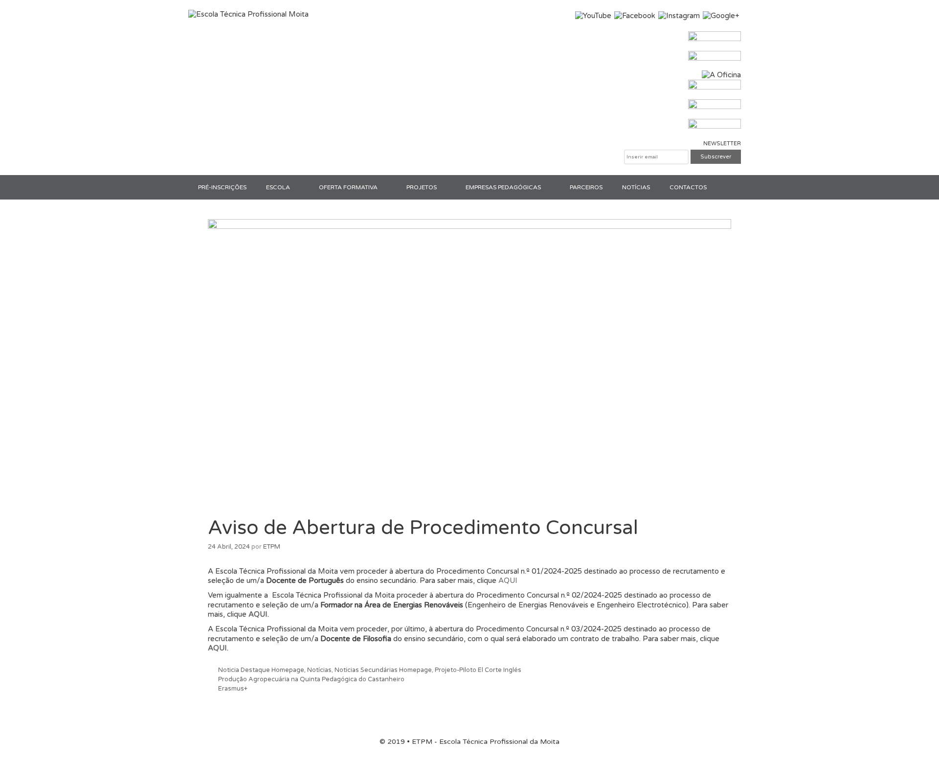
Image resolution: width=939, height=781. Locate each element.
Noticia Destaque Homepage (261, 670)
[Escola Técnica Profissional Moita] (248, 14)
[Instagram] (679, 15)
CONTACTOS (688, 187)
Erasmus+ (232, 688)
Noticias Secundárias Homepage (383, 670)
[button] (299, 187)
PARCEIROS (586, 187)
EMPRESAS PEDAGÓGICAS (503, 187)
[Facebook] (635, 15)
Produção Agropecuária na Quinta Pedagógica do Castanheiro (311, 679)
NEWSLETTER (722, 143)
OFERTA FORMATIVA (348, 187)
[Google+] (721, 15)
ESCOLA (278, 187)
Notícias (319, 670)
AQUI (507, 580)
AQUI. (258, 614)
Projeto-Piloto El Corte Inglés (478, 670)
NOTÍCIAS (636, 187)
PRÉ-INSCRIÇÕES (222, 187)
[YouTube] (593, 15)
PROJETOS (421, 187)
